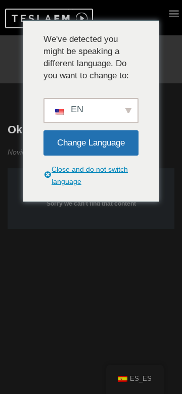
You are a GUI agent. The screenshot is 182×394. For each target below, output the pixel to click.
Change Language (91, 142)
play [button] (80, 18)
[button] (39, 18)
